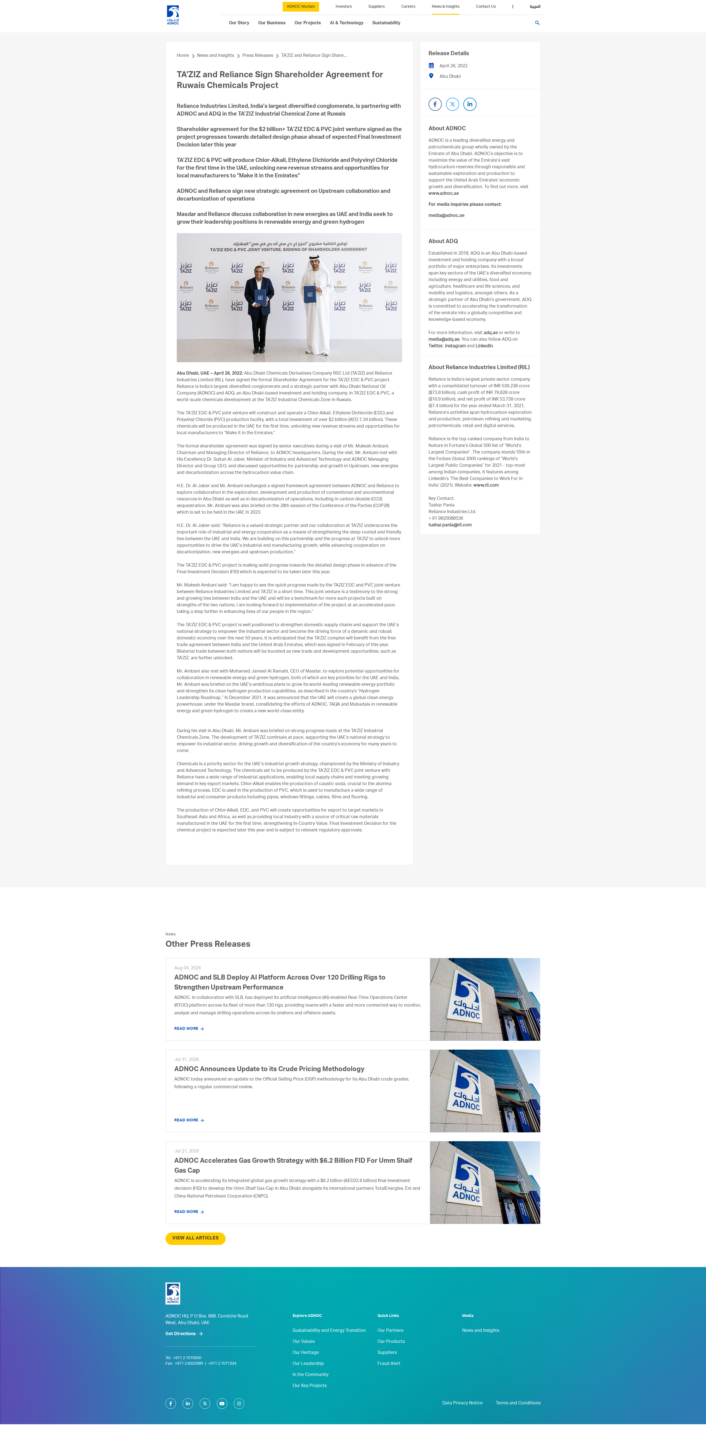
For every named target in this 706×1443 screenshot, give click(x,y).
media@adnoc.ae (446, 216)
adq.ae (491, 333)
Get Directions (180, 1334)
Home (183, 56)
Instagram (455, 346)
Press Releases (257, 56)
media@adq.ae (444, 340)
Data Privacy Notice (462, 1403)
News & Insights (445, 7)
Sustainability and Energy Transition (329, 1331)
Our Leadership (308, 1364)
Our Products (391, 1342)
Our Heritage (306, 1353)
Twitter (436, 346)
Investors (344, 7)
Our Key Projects (310, 1386)
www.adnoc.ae (444, 194)
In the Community (310, 1375)
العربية (535, 7)
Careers (408, 7)
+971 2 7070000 (187, 1358)
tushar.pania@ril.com (450, 525)
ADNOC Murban (301, 7)
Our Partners (390, 1331)
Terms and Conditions (518, 1403)
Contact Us (486, 7)
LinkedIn (484, 346)
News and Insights (215, 56)
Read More (186, 1029)
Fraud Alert (389, 1364)
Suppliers (376, 7)
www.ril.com (486, 486)
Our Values (304, 1342)
